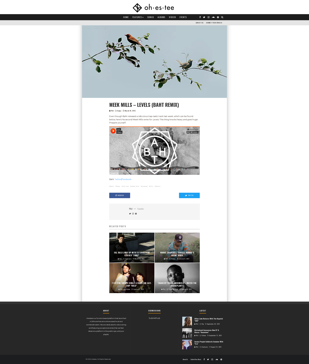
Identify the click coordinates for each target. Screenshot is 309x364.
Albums (161, 17)
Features (137, 17)
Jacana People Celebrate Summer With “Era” (208, 342)
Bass (118, 186)
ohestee (145, 186)
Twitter (117, 179)
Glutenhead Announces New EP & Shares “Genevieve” (206, 331)
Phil (112, 110)
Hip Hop (126, 186)
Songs (150, 17)
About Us (200, 23)
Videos (172, 17)
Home (126, 17)
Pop (203, 324)
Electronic (205, 347)
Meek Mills (135, 186)
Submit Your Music (214, 23)
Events (183, 17)
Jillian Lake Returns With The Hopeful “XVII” (208, 319)
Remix (158, 186)
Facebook (126, 179)
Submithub (154, 318)
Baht (112, 186)
